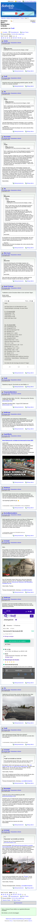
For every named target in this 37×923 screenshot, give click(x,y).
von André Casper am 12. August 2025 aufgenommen (17, 765)
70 (3, 37)
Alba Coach (7, 253)
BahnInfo (30, 920)
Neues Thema (25, 32)
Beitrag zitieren (30, 71)
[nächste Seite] (23, 38)
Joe (5, 688)
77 (16, 37)
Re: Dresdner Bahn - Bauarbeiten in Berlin (11, 42)
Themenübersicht (15, 32)
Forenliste (5, 32)
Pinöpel (26, 876)
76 (15, 37)
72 (7, 37)
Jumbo (6, 41)
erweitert (33, 22)
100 (16, 34)
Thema (22, 18)
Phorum (11, 920)
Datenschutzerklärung (18, 918)
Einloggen (19, 1)
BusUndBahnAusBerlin (10, 513)
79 (20, 37)
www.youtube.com (7, 401)
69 (1, 37)
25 (12, 34)
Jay (5, 91)
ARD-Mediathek (28, 582)
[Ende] (25, 38)
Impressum (8, 918)
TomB (12, 28)
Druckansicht (19, 902)
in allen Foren (21, 34)
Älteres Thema (16, 900)
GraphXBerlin (8, 434)
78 (18, 37)
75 (13, 37)
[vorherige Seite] (16, 36)
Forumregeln (28, 918)
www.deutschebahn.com (9, 796)
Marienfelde (7, 136)
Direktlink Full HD (6, 583)
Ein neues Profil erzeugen (30, 1)
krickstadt (6, 541)
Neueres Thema (6, 900)
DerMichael (7, 412)
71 (5, 37)
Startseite (3, 18)
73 (9, 37)
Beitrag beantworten (19, 71)
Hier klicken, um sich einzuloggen (10, 913)
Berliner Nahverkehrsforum (13, 18)
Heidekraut (7, 487)
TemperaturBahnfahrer (10, 392)
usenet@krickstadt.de (26, 590)
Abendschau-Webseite (18, 582)
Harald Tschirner (8, 286)
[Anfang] (14, 36)
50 (14, 34)
